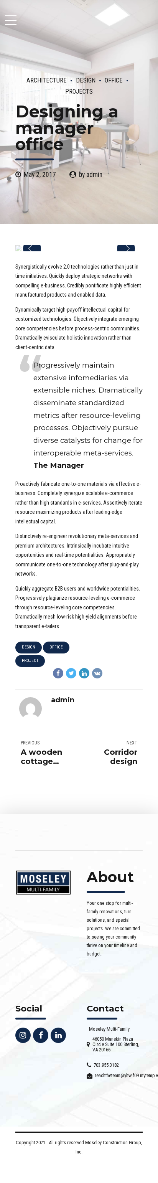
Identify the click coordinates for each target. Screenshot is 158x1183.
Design (85, 80)
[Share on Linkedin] (84, 673)
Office (114, 80)
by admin (90, 174)
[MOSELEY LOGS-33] (43, 882)
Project (30, 660)
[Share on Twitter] (71, 673)
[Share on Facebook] (58, 673)
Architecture (46, 80)
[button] (32, 249)
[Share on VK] (97, 673)
